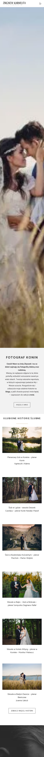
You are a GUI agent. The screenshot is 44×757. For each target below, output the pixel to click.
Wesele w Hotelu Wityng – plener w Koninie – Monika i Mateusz (22, 651)
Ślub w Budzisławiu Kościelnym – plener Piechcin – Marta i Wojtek (22, 556)
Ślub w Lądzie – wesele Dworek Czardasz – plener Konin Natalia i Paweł (22, 509)
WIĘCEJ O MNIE (22, 405)
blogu (8, 392)
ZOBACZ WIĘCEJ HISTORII (22, 711)
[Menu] (40, 3)
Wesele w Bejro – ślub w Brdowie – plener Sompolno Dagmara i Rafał (22, 603)
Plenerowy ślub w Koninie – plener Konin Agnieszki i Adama (22, 460)
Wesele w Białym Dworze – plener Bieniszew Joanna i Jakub (22, 697)
